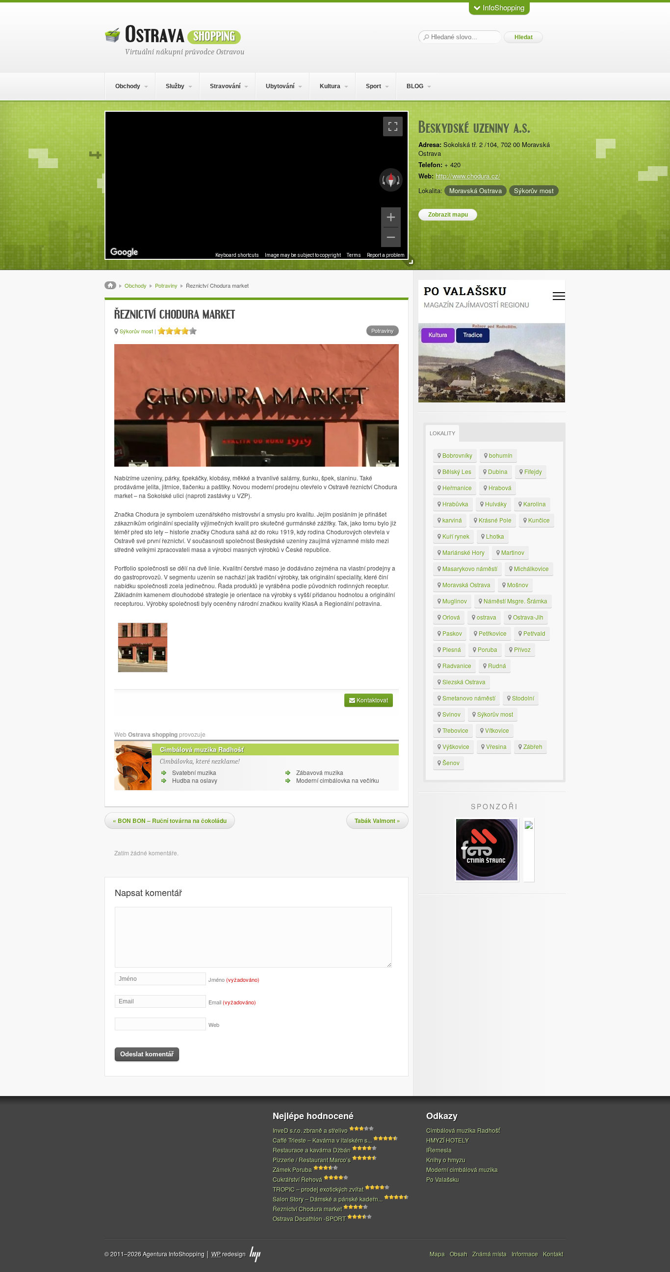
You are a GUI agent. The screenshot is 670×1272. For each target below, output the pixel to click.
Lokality (442, 433)
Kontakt (553, 1253)
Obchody (127, 86)
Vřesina (496, 746)
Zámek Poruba (292, 1169)
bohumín (500, 455)
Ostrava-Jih (527, 617)
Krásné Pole (494, 520)
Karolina (534, 503)
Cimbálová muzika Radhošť (201, 749)
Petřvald (533, 633)
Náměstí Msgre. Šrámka (514, 601)
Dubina (497, 471)
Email (232, 1002)
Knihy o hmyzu (445, 1159)
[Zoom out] (391, 237)
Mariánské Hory (463, 552)
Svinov (451, 714)
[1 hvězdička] (161, 331)
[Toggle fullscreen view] (393, 126)
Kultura (330, 86)
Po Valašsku (442, 1179)
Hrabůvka (454, 503)
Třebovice (454, 730)
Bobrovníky (456, 455)
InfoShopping (502, 7)
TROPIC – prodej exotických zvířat (318, 1189)
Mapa (437, 1253)
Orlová (450, 617)
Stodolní (522, 698)
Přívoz (522, 649)
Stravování (225, 86)
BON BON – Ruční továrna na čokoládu (170, 820)
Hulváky (495, 503)
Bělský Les (456, 471)
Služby (175, 86)
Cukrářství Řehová (297, 1179)
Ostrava (180, 35)
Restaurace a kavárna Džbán (312, 1150)
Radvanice (456, 665)
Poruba (486, 649)
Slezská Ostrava (463, 681)
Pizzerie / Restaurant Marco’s (312, 1159)
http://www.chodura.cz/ (468, 175)
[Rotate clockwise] (399, 180)
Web (213, 1024)
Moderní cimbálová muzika (462, 1169)
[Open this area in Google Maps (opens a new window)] (124, 252)
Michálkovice (531, 568)
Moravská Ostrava (475, 190)
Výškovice (455, 746)
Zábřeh (532, 746)
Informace (525, 1253)
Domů (110, 285)
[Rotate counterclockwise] (382, 180)
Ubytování (280, 86)
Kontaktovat (371, 700)
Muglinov (454, 601)
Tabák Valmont (377, 820)
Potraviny (166, 285)
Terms (354, 255)
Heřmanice (456, 487)
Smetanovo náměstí (468, 698)
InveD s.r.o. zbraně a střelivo (310, 1130)
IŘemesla (439, 1150)
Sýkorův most (534, 190)
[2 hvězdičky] (169, 331)
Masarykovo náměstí (469, 568)
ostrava (485, 617)
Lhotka (494, 536)
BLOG (415, 86)
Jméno (233, 979)
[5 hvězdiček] (193, 331)
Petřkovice (492, 633)
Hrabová (499, 487)
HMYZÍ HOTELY (447, 1140)
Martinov (512, 552)
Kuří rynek (455, 536)
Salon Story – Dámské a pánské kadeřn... (328, 1199)
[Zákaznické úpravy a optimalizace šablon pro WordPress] (255, 1254)
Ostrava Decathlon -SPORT (309, 1218)
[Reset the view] (391, 180)
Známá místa (489, 1253)
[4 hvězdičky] (185, 331)
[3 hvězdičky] (177, 331)
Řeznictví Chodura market (307, 1208)
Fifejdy (532, 471)
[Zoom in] (391, 217)
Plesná (451, 649)
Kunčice (538, 520)
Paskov (451, 633)
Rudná (496, 665)
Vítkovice (496, 730)
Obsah (458, 1253)
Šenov (450, 762)
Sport (373, 86)
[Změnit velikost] (408, 260)
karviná (451, 520)
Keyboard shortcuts (237, 255)
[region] (256, 185)
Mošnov (517, 584)
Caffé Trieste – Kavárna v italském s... (322, 1140)
